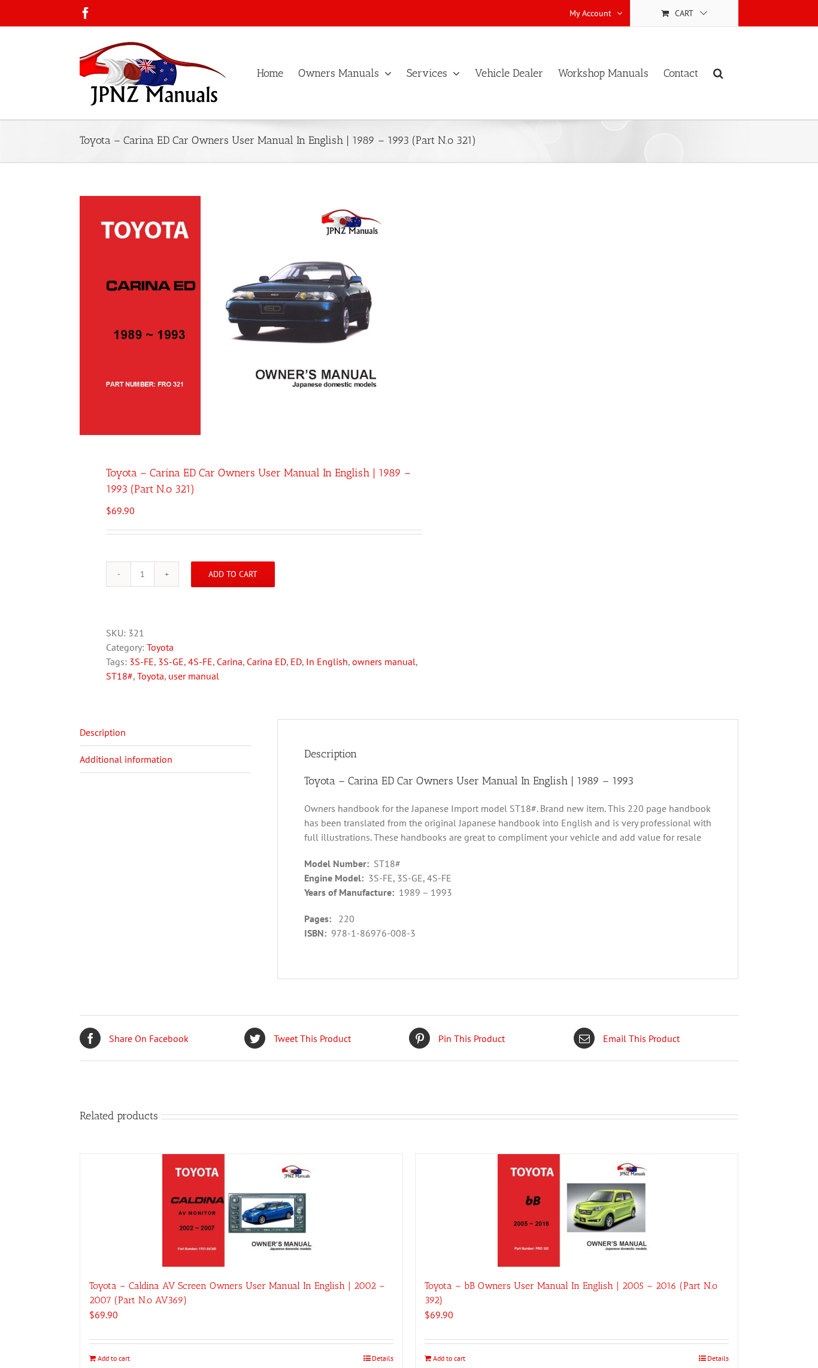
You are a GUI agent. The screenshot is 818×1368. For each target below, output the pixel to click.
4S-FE (200, 662)
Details (382, 1358)
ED (296, 662)
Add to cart (232, 574)
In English (327, 662)
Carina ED (266, 662)
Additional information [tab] (126, 759)
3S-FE (141, 662)
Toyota (160, 647)
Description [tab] (103, 732)
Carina (230, 662)
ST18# (119, 676)
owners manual (384, 662)
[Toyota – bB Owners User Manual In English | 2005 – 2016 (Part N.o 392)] (577, 1210)
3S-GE (171, 662)
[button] (718, 73)
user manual (193, 676)
